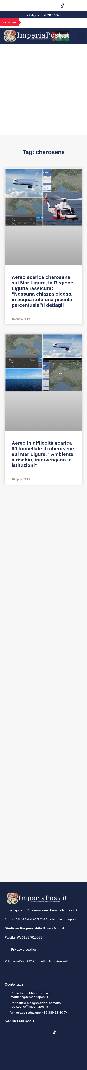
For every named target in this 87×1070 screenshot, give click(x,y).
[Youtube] (39, 5)
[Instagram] (27, 5)
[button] (74, 5)
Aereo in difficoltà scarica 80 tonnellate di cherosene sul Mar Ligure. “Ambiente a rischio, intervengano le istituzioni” (43, 454)
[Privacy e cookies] (6, 946)
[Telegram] (50, 5)
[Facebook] (15, 5)
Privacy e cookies (24, 949)
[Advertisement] (43, 89)
